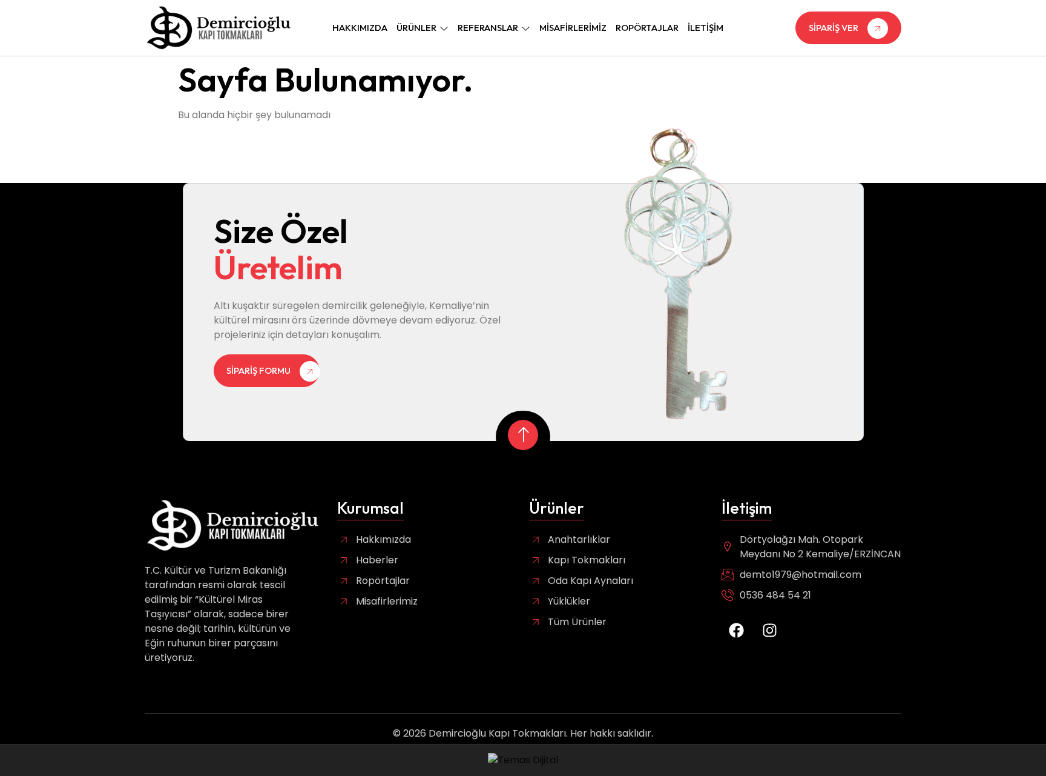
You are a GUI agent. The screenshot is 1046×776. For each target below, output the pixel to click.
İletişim (705, 27)
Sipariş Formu (258, 370)
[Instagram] (770, 630)
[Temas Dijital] (523, 760)
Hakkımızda (359, 27)
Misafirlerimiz (573, 27)
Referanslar (488, 27)
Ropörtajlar (647, 27)
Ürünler (416, 27)
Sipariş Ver (833, 27)
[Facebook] (737, 630)
